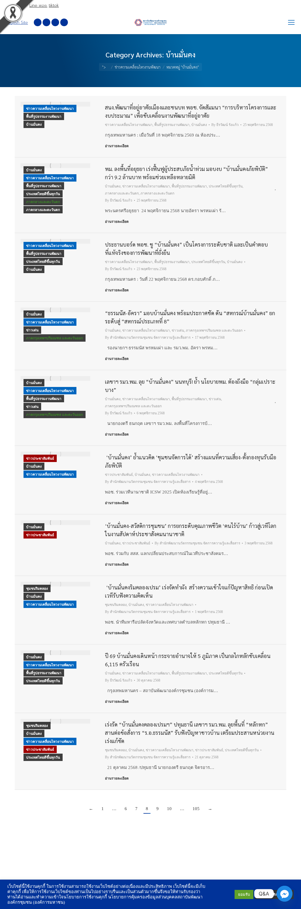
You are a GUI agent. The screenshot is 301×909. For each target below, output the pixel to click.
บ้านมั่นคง (34, 124)
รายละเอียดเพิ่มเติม (274, 894)
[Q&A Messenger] (284, 894)
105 (196, 808)
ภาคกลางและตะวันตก (43, 202)
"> (104, 66)
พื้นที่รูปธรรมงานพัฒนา (43, 116)
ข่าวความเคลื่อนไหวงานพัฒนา (50, 109)
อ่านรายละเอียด (117, 146)
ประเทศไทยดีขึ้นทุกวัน (43, 194)
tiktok (54, 5)
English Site (17, 22)
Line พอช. (38, 5)
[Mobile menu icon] (291, 22)
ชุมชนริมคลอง (37, 588)
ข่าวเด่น (32, 330)
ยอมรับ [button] (244, 894)
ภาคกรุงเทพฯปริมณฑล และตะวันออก (54, 338)
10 (169, 808)
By (225, 125)
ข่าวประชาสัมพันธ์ (40, 458)
